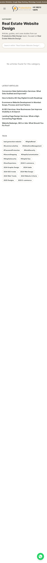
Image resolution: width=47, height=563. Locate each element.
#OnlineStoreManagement (32, 146)
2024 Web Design (26, 172)
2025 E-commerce (25, 180)
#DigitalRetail (30, 142)
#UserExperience (10, 163)
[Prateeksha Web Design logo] (22, 9)
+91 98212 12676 (37, 8)
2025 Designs (9, 180)
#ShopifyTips (26, 159)
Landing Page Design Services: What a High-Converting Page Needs (21, 117)
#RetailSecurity (29, 150)
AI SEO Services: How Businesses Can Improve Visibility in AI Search (22, 110)
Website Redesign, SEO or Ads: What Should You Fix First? (22, 124)
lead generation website (12, 142)
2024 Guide (27, 167)
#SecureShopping (10, 154)
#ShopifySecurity (10, 159)
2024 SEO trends (10, 172)
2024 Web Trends (10, 176)
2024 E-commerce (27, 163)
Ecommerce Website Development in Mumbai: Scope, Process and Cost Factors (21, 103)
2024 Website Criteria (29, 176)
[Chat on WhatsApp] (40, 556)
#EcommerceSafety (11, 146)
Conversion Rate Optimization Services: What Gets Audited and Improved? (21, 92)
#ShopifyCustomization (29, 154)
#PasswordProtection (12, 150)
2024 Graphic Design (11, 167)
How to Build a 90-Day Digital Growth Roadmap (22, 98)
